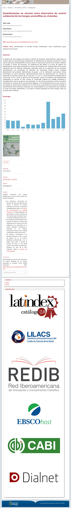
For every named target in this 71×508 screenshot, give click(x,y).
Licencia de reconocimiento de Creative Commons (17, 210)
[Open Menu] (4, 2)
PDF (7, 162)
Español (7, 284)
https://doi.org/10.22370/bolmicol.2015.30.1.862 (22, 42)
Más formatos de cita (10, 272)
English (7, 282)
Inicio (4, 7)
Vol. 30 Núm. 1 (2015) (20, 7)
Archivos (10, 7)
